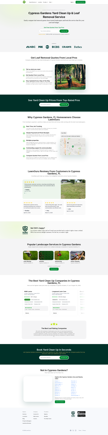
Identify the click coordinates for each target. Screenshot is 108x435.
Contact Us (35, 414)
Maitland (73, 384)
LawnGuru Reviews (27, 423)
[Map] (37, 389)
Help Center (36, 416)
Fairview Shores (58, 382)
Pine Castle (73, 381)
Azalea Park (57, 390)
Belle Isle (73, 387)
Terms (80, 430)
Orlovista (57, 395)
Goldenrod (73, 392)
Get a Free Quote (60, 401)
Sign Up (45, 414)
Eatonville (57, 392)
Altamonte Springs (74, 395)
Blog (24, 418)
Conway (56, 387)
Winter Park (57, 385)
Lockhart (73, 388)
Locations (44, 9)
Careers (35, 418)
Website (27, 313)
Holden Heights (58, 384)
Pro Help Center (47, 418)
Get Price (63, 31)
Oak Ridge (73, 385)
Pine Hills (57, 393)
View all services (54, 269)
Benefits (46, 416)
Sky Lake (72, 390)
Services (24, 414)
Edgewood (57, 388)
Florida (48, 9)
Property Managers (27, 421)
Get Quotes (63, 357)
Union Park (73, 382)
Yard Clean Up (62, 9)
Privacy (84, 430)
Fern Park (73, 393)
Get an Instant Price (80, 2)
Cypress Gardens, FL (55, 9)
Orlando (56, 381)
